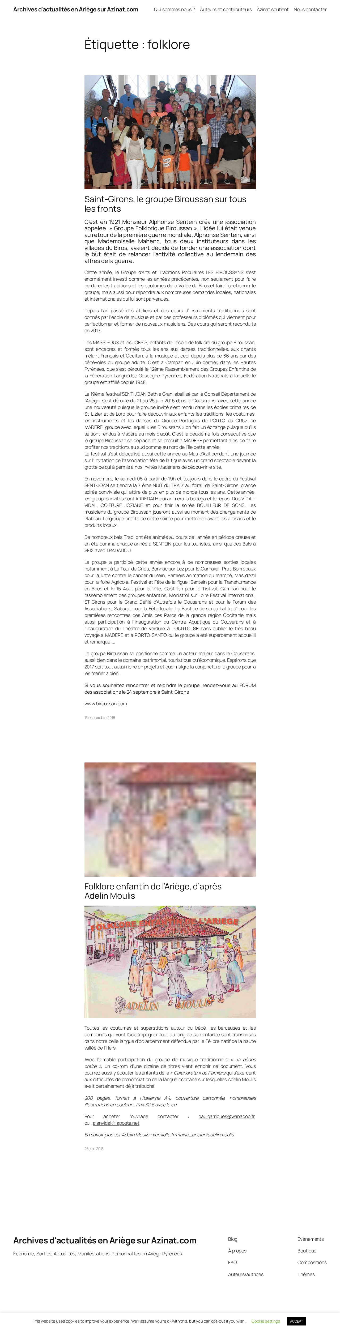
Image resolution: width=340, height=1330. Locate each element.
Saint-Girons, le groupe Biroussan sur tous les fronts (165, 203)
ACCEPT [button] (296, 1321)
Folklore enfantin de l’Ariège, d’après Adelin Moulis (153, 891)
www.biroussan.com (105, 703)
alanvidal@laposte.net (116, 1123)
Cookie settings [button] (266, 1321)
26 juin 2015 (94, 1148)
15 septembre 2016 (99, 717)
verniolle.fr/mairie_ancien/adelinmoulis (193, 1134)
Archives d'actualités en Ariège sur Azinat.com (75, 9)
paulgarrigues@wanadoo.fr (226, 1116)
